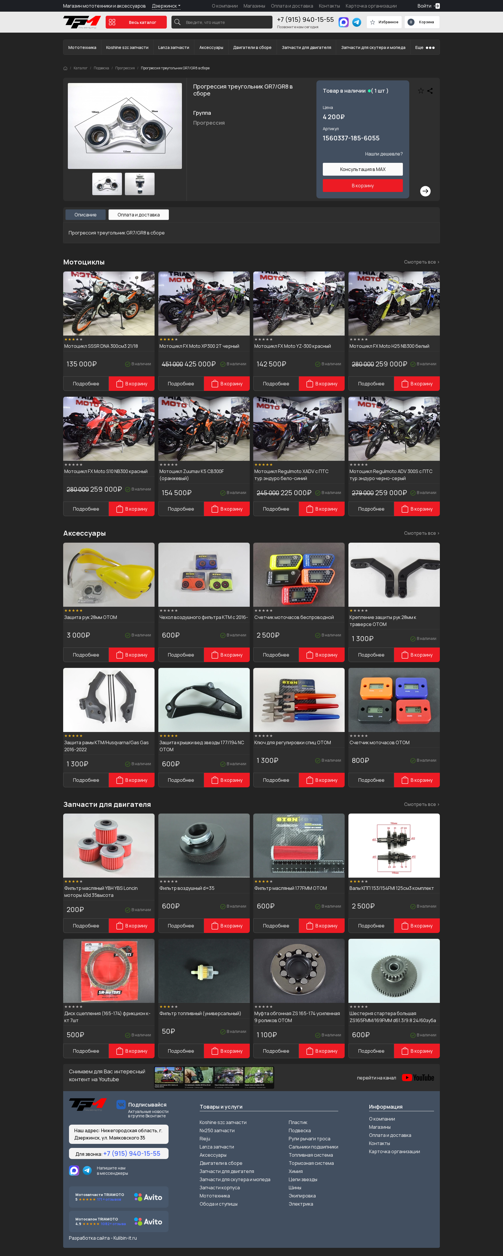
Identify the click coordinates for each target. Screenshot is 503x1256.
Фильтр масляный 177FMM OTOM (290, 888)
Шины (295, 1187)
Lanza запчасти (173, 47)
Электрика (301, 1204)
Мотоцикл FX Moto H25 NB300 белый (389, 346)
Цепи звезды (303, 1179)
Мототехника (82, 47)
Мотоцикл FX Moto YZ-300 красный (292, 346)
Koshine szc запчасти (127, 47)
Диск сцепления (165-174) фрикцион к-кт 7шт (107, 1017)
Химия (296, 1171)
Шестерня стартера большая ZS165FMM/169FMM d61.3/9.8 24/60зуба (393, 1017)
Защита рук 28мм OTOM (90, 617)
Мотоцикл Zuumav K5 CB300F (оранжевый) (192, 474)
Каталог (81, 68)
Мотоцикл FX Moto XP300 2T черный (199, 346)
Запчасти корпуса (220, 1187)
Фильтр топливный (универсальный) (200, 1013)
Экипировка (302, 1196)
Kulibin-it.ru (125, 1238)
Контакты (329, 6)
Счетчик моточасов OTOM (380, 742)
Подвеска (101, 68)
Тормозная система (311, 1163)
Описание (86, 214)
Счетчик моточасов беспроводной (294, 617)
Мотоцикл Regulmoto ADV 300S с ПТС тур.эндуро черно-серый (391, 474)
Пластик (298, 1122)
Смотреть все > (422, 262)
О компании (225, 6)
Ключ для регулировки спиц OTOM (292, 742)
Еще (419, 47)
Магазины (254, 6)
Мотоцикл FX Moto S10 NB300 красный (106, 471)
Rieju (205, 1138)
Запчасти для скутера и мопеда (373, 47)
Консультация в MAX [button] (363, 169)
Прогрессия (125, 68)
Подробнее (86, 383)
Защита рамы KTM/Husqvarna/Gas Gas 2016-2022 (106, 746)
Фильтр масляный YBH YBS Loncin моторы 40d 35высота (101, 891)
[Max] (344, 22)
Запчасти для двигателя (306, 47)
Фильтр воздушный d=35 (187, 888)
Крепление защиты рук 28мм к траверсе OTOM (383, 620)
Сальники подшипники (313, 1147)
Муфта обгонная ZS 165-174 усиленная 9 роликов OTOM (297, 1017)
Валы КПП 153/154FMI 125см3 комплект (392, 888)
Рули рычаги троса (309, 1138)
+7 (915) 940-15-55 (305, 19)
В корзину (363, 185)
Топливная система (311, 1155)
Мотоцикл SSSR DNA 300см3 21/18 (101, 346)
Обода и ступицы (219, 1204)
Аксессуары (211, 47)
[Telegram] (357, 22)
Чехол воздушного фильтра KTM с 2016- (204, 617)
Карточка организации (371, 6)
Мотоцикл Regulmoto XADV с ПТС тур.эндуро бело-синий (291, 474)
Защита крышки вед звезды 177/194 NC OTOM (202, 746)
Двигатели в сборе (252, 47)
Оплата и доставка (292, 6)
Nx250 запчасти (217, 1130)
